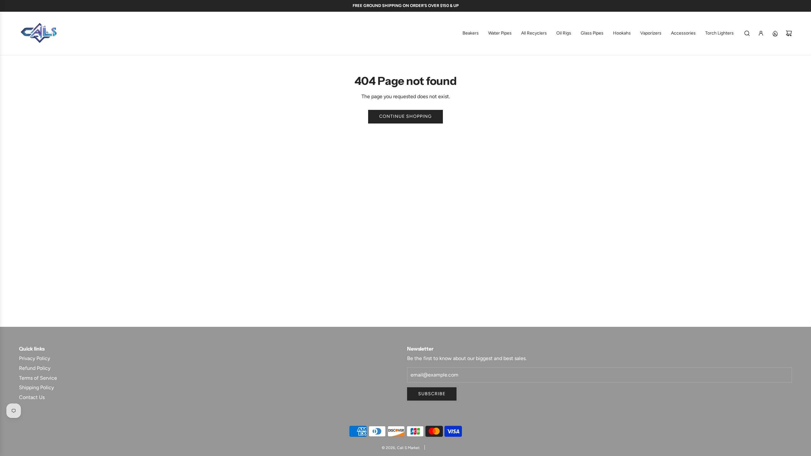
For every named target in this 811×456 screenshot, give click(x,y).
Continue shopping (405, 116)
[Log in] (761, 33)
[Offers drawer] (775, 33)
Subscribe (431, 393)
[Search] (747, 33)
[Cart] (789, 33)
